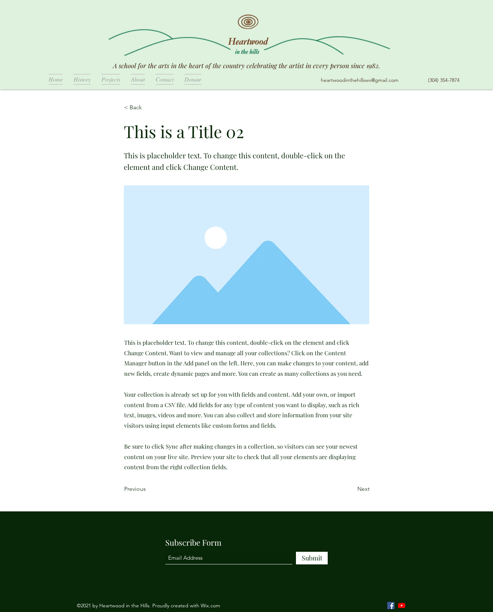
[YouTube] (401, 605)
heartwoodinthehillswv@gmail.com (359, 80)
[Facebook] (390, 605)
